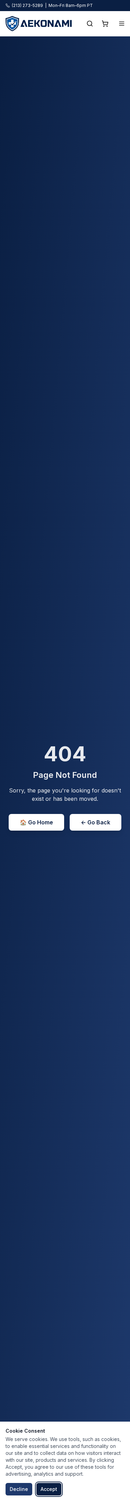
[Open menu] (122, 24)
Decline (19, 1489)
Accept (49, 1489)
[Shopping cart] (105, 24)
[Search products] (90, 24)
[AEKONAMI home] (39, 23)
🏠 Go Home (36, 822)
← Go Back (95, 822)
